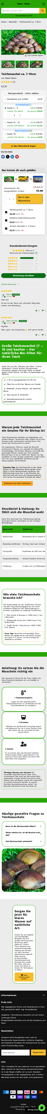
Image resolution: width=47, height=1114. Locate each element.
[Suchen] (42, 10)
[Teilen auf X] (8, 157)
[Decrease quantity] (9, 115)
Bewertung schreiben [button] (23, 275)
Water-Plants (10, 78)
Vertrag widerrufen (35, 1110)
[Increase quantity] (20, 115)
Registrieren (38, 1052)
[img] (6, 291)
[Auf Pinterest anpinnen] (17, 157)
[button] (7, 82)
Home (3, 22)
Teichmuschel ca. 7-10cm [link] (21, 209)
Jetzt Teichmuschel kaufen (24, 977)
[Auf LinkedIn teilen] (12, 157)
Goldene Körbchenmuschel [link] (22, 218)
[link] (9, 179)
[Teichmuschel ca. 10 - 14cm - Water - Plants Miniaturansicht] (8, 64)
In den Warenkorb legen (23, 146)
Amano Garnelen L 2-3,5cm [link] (22, 226)
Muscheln (13, 22)
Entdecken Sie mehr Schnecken (17, 483)
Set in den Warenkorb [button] (24, 198)
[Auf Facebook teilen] (3, 157)
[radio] (23, 99)
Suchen (23, 1104)
